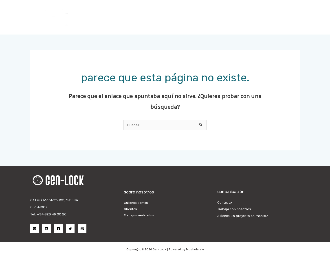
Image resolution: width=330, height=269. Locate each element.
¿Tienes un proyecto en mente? (242, 216)
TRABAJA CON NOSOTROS (248, 17)
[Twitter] (70, 228)
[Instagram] (34, 228)
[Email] (82, 228)
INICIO (188, 17)
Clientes (130, 209)
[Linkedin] (46, 228)
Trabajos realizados (139, 215)
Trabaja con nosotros (234, 209)
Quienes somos (136, 203)
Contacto (224, 202)
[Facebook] (58, 228)
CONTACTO (287, 17)
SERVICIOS (210, 17)
